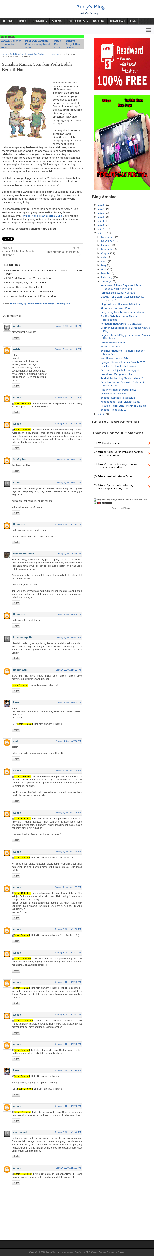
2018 (101, 204)
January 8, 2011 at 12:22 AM (68, 1044)
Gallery (99, 21)
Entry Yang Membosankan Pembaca (122, 312)
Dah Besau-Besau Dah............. (118, 357)
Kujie (16, 482)
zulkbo (17, 349)
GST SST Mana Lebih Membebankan (28, 277)
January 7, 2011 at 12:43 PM (68, 524)
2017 (101, 208)
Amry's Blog (90, 6)
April (104, 269)
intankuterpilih (22, 637)
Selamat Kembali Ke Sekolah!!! (118, 397)
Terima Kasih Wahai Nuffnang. (118, 292)
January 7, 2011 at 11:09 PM (68, 770)
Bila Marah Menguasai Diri (116, 374)
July (104, 256)
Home (9, 21)
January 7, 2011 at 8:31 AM (68, 459)
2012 (101, 228)
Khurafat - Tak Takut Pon (115, 308)
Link (133, 21)
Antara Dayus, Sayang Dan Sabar (26, 282)
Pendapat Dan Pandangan (36, 54)
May (104, 265)
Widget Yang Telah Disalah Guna (42, 215)
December (107, 236)
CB (87, 1252)
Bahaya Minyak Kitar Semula (73, 44)
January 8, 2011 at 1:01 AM (68, 1168)
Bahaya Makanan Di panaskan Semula (11, 44)
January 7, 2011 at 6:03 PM (68, 702)
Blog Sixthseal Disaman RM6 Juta (120, 304)
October (106, 244)
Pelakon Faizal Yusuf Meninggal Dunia (123, 405)
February (107, 277)
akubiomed (20, 1132)
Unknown (19, 524)
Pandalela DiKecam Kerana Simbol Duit (29, 291)
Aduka (17, 326)
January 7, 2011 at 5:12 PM (68, 637)
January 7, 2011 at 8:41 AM (68, 482)
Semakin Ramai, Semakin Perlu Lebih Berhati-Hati (37, 67)
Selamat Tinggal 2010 (113, 409)
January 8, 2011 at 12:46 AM (68, 1132)
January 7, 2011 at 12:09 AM (68, 423)
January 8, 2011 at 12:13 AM (68, 1014)
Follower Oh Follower (113, 393)
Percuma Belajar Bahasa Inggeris (120, 370)
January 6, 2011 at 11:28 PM (68, 326)
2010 (101, 413)
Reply (16, 337)
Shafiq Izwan (21, 459)
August (105, 253)
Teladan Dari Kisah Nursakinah (24, 286)
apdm (16, 741)
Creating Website (98, 1252)
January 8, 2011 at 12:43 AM (68, 1106)
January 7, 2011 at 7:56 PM (68, 741)
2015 (101, 216)
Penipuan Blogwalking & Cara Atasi (121, 323)
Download (117, 21)
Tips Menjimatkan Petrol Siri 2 (64, 253)
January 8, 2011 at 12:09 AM (68, 982)
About (23, 21)
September (108, 248)
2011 (101, 232)
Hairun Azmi (20, 669)
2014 (101, 220)
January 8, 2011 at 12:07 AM (68, 952)
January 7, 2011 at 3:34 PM (68, 614)
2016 (101, 212)
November (107, 240)
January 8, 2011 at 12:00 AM (68, 929)
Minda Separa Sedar (112, 342)
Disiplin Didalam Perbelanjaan (118, 365)
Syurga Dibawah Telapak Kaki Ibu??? (122, 362)
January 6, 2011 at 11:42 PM (68, 349)
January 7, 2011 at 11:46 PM (68, 812)
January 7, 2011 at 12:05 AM (68, 397)
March (105, 273)
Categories (77, 21)
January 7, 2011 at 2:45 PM (68, 553)
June (104, 261)
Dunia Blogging (16, 54)
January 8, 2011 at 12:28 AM (68, 1070)
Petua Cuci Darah (57, 44)
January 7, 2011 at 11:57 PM (68, 887)
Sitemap (57, 21)
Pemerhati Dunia (23, 553)
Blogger (127, 508)
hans (16, 702)
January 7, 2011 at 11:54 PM (68, 851)
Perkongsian (54, 54)
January (106, 281)
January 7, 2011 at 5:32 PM (68, 670)
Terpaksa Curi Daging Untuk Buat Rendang (31, 295)
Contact (38, 21)
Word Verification (110, 346)
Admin (17, 397)
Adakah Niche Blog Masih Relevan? (18, 253)
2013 (101, 224)
